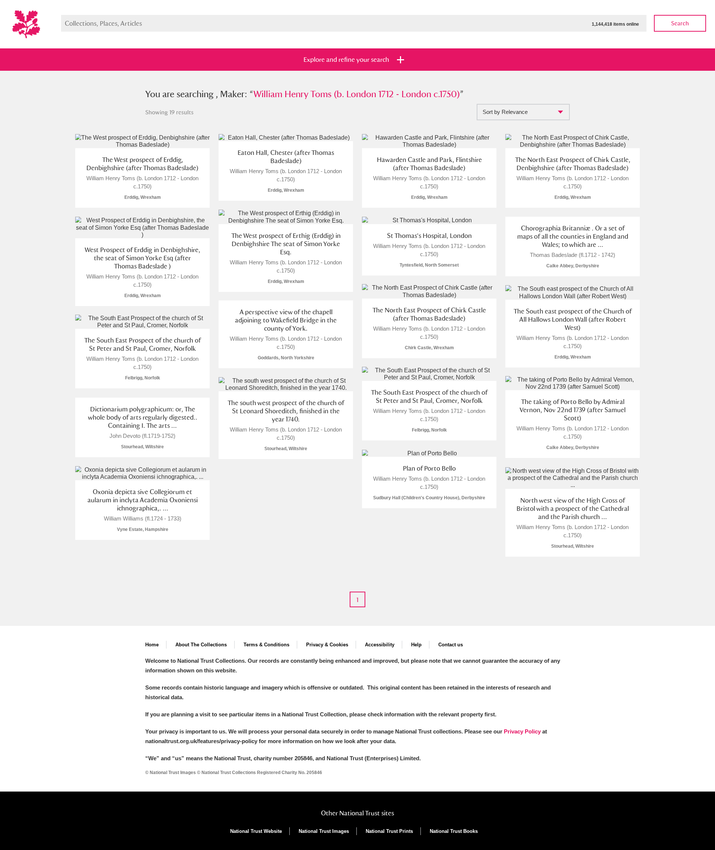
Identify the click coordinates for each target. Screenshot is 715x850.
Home (152, 644)
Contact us (450, 644)
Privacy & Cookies (327, 644)
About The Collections (201, 644)
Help (416, 644)
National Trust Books (454, 831)
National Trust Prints (389, 831)
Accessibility (379, 644)
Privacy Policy (522, 731)
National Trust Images (324, 831)
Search (680, 23)
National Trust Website (256, 831)
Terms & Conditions (266, 644)
